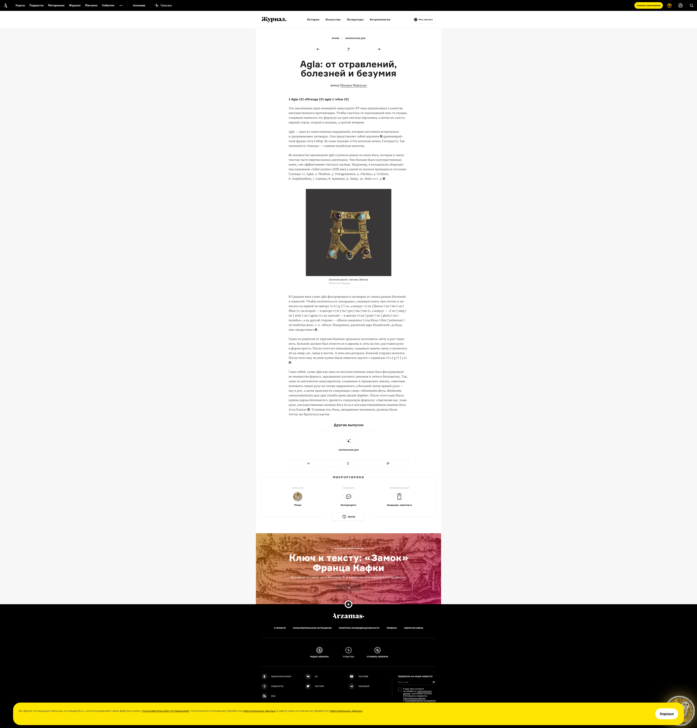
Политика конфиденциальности (359, 628)
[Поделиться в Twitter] (388, 463)
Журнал (75, 5)
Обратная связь (413, 628)
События (108, 5)
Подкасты (36, 5)
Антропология (380, 19)
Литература (355, 19)
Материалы (56, 5)
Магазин (91, 5)
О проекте (280, 628)
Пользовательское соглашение (312, 628)
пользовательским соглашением (165, 711)
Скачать (649, 5)
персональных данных (259, 711)
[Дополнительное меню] (121, 5)
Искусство (333, 19)
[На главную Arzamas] (5, 5)
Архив (335, 38)
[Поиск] (691, 5)
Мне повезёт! (426, 19)
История (313, 19)
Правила (392, 628)
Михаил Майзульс (353, 85)
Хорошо (667, 714)
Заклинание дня (355, 38)
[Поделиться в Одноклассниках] (348, 463)
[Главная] (348, 615)
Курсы (20, 5)
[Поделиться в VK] (308, 463)
